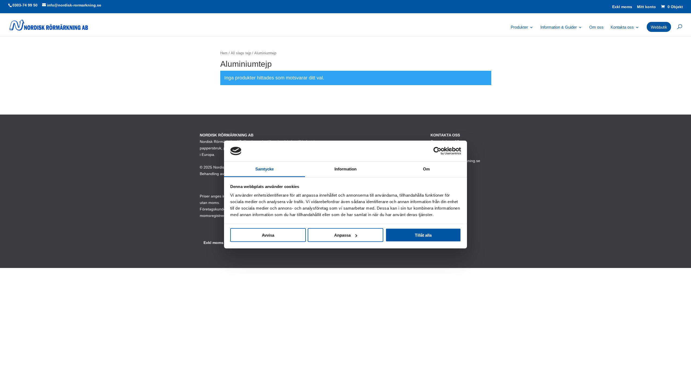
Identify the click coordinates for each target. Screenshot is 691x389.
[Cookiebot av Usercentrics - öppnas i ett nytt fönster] (437, 151)
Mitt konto (646, 7)
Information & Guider (558, 27)
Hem (224, 53)
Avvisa (268, 235)
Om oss (596, 27)
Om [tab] (426, 168)
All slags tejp (241, 53)
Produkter (519, 27)
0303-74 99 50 (25, 5)
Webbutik (659, 27)
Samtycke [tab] (264, 168)
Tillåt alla (423, 235)
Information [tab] (345, 168)
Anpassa (342, 235)
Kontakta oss (622, 27)
